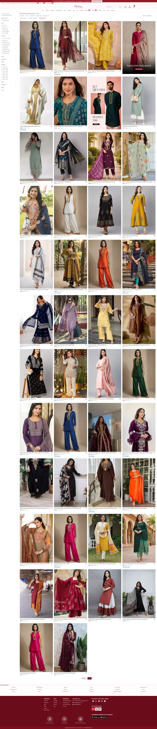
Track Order (18, 3)
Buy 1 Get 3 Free (46, 15)
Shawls (13, 691)
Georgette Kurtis (6, 49)
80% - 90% (5, 79)
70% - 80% (5, 77)
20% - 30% (5, 69)
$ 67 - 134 (5, 28)
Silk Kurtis (65, 689)
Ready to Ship (6, 20)
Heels (91, 687)
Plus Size (113, 10)
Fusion (108, 10)
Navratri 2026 (32, 15)
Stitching (13, 3)
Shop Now (37, 67)
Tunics (143, 689)
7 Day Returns (8, 3)
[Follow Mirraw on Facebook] (105, 701)
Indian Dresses (6, 53)
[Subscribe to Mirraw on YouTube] (99, 701)
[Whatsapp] (93, 701)
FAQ (54, 706)
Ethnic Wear (117, 687)
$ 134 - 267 (5, 29)
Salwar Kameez (59, 10)
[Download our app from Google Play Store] (96, 717)
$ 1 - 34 (4, 25)
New (43, 10)
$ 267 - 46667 (6, 31)
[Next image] (51, 45)
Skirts (39, 691)
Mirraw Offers (46, 710)
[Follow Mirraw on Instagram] (102, 701)
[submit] (120, 7)
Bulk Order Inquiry (34, 3)
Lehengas (52, 10)
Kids (77, 10)
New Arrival (22, 15)
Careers (64, 706)
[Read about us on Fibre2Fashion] (99, 709)
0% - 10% (5, 66)
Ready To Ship (38, 15)
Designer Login (66, 702)
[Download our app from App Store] (103, 717)
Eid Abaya (91, 691)
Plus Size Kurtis (6, 42)
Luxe (104, 10)
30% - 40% (5, 71)
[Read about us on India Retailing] (96, 709)
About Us (46, 700)
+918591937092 (77, 704)
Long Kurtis (5, 47)
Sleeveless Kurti (143, 687)
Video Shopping (49, 3)
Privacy (45, 708)
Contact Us (3, 3)
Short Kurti (117, 689)
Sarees (47, 10)
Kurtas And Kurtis (6, 44)
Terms (45, 706)
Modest (99, 10)
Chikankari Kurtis (6, 51)
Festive (94, 10)
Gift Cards (42, 3)
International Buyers (67, 700)
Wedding (81, 10)
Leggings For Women (117, 691)
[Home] (78, 6)
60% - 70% (5, 76)
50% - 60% (5, 74)
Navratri (87, 10)
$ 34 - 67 (5, 26)
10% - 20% (5, 68)
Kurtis (65, 10)
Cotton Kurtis (5, 46)
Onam (27, 15)
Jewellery (69, 10)
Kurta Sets (5, 40)
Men (74, 10)
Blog (45, 704)
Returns (55, 704)
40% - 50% (5, 72)
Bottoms (65, 687)
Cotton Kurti (143, 691)
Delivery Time (4, 18)
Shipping (55, 702)
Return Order (23, 3)
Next (89, 678)
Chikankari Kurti (66, 691)
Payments (56, 700)
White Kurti (91, 689)
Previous (83, 678)
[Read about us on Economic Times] (93, 709)
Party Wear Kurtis (13, 689)
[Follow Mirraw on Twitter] (96, 701)
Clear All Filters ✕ (43, 18)
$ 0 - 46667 (5, 33)
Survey (28, 3)
